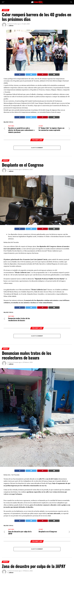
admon (11, 25)
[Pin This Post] (42, 74)
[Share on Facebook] (19, 74)
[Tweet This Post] (31, 74)
